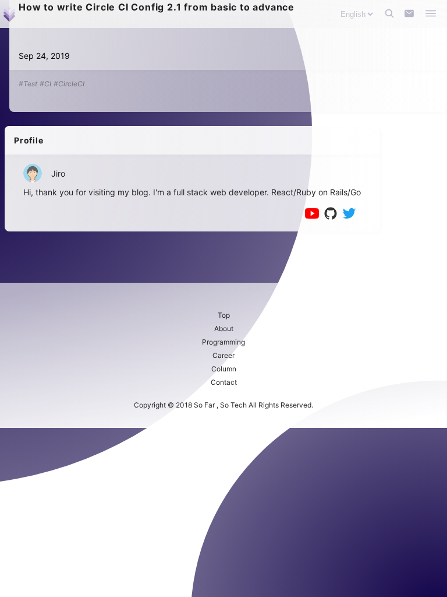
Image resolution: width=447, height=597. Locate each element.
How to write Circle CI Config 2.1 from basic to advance (157, 7)
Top (224, 315)
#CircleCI (69, 83)
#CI (45, 83)
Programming (223, 342)
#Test (28, 83)
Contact (224, 382)
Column (223, 368)
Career (223, 355)
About (223, 328)
